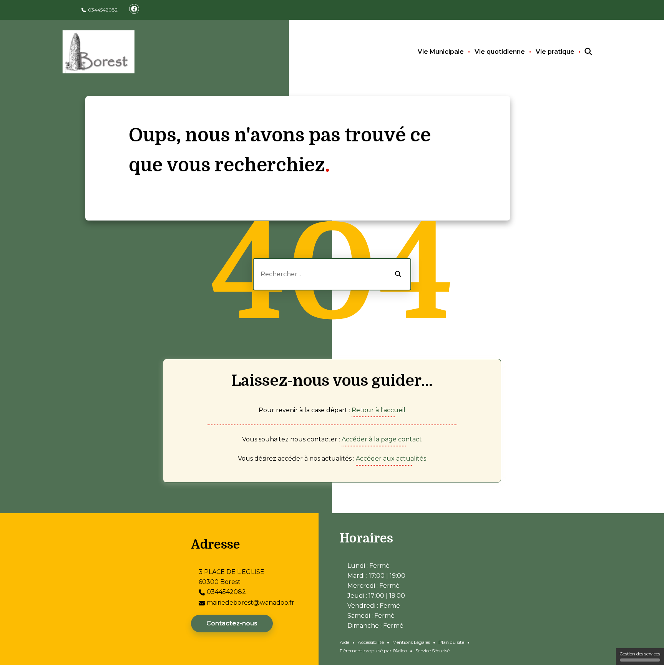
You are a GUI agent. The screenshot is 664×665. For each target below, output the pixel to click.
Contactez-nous (231, 623)
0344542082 (103, 10)
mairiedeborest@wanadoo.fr (250, 602)
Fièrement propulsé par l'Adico (373, 650)
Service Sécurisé (432, 650)
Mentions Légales (411, 642)
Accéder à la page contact (382, 439)
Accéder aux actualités (391, 458)
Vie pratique (555, 51)
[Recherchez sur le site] (581, 52)
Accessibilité (371, 642)
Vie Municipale (441, 51)
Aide (344, 642)
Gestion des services (640, 654)
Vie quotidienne (500, 51)
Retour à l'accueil (378, 410)
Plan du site (451, 642)
